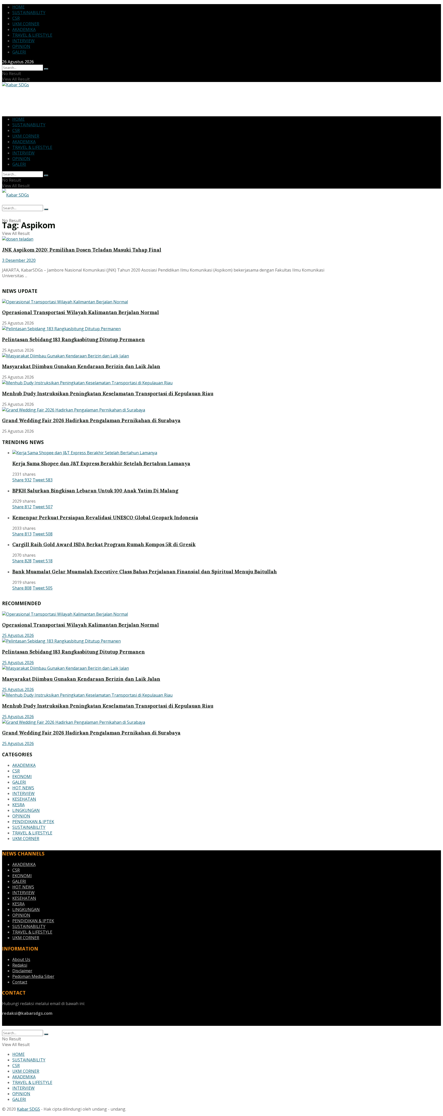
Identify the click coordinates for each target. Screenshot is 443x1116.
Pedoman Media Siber (33, 976)
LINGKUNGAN (26, 810)
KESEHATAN (24, 799)
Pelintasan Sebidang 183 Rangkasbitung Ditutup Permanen (73, 339)
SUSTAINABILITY (28, 12)
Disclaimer (22, 971)
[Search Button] (46, 69)
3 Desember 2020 (19, 260)
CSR (16, 18)
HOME (18, 7)
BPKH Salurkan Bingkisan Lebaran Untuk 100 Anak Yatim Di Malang (95, 491)
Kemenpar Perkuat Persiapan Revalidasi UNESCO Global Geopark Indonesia (105, 517)
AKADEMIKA (24, 29)
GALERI (19, 52)
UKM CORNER (25, 24)
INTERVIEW (23, 41)
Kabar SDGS (28, 1109)
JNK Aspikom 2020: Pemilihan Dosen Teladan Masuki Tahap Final (81, 250)
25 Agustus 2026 (18, 635)
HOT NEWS (23, 788)
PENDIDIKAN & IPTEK (33, 821)
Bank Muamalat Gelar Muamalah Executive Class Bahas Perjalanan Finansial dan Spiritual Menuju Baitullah (144, 572)
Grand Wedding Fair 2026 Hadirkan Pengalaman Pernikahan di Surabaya (91, 420)
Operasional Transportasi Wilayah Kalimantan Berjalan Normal (80, 312)
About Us (21, 959)
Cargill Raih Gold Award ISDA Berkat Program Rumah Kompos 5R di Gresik (104, 544)
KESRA (18, 805)
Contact (19, 982)
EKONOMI (22, 776)
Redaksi (19, 965)
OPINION (21, 46)
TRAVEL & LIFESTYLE (32, 35)
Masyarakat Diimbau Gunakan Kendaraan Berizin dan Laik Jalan (81, 366)
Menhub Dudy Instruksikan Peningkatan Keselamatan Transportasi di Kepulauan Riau (107, 393)
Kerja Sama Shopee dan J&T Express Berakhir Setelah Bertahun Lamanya (101, 463)
